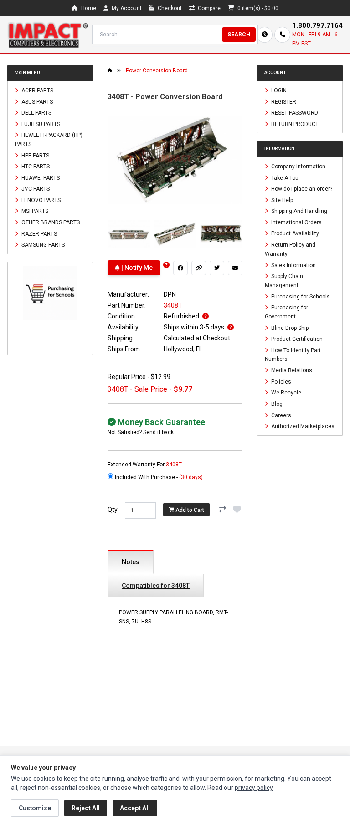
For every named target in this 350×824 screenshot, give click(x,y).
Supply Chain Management (284, 280)
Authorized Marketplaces (302, 426)
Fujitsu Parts (40, 124)
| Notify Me (136, 267)
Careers (280, 415)
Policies (280, 381)
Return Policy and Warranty (290, 249)
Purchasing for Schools (300, 296)
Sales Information (293, 265)
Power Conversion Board (157, 70)
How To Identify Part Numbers (293, 354)
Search (238, 34)
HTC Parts (35, 166)
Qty (113, 509)
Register (283, 101)
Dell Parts (35, 113)
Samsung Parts (42, 245)
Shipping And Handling (298, 211)
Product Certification (296, 339)
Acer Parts (36, 90)
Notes (130, 562)
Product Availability (294, 233)
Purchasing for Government (286, 312)
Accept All (135, 808)
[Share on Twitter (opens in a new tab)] (217, 268)
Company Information (297, 166)
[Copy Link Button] (198, 268)
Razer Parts (38, 233)
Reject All (86, 808)
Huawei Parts (40, 177)
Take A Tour (285, 177)
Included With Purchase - (158, 477)
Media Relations (291, 370)
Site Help (281, 200)
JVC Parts (35, 189)
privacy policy (254, 787)
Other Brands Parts (50, 222)
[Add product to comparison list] (222, 509)
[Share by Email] (235, 268)
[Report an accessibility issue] (265, 35)
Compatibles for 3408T (156, 585)
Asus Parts (36, 101)
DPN (170, 294)
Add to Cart (189, 509)
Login (278, 90)
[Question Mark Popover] (166, 265)
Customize (35, 808)
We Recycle (285, 392)
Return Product (294, 124)
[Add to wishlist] (237, 509)
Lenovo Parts (40, 200)
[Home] (47, 34)
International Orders (296, 222)
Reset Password (294, 113)
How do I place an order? (301, 189)
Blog (276, 404)
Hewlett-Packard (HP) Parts (48, 139)
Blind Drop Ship (289, 327)
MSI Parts (34, 211)
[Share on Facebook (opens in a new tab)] (180, 268)
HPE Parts (34, 155)
